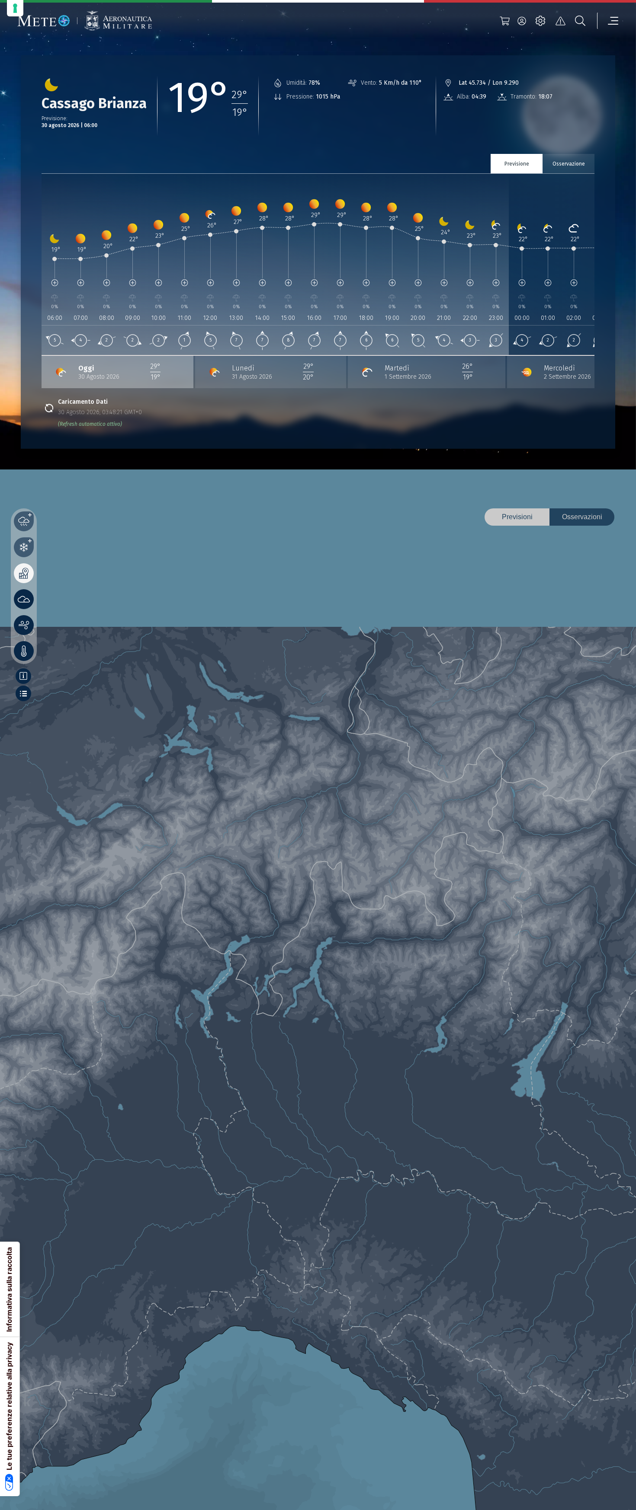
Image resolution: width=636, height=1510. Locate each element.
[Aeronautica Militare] (118, 21)
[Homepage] (43, 21)
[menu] (608, 20)
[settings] (540, 20)
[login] (522, 20)
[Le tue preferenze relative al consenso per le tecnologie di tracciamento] (15, 8)
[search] (580, 20)
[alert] (560, 20)
